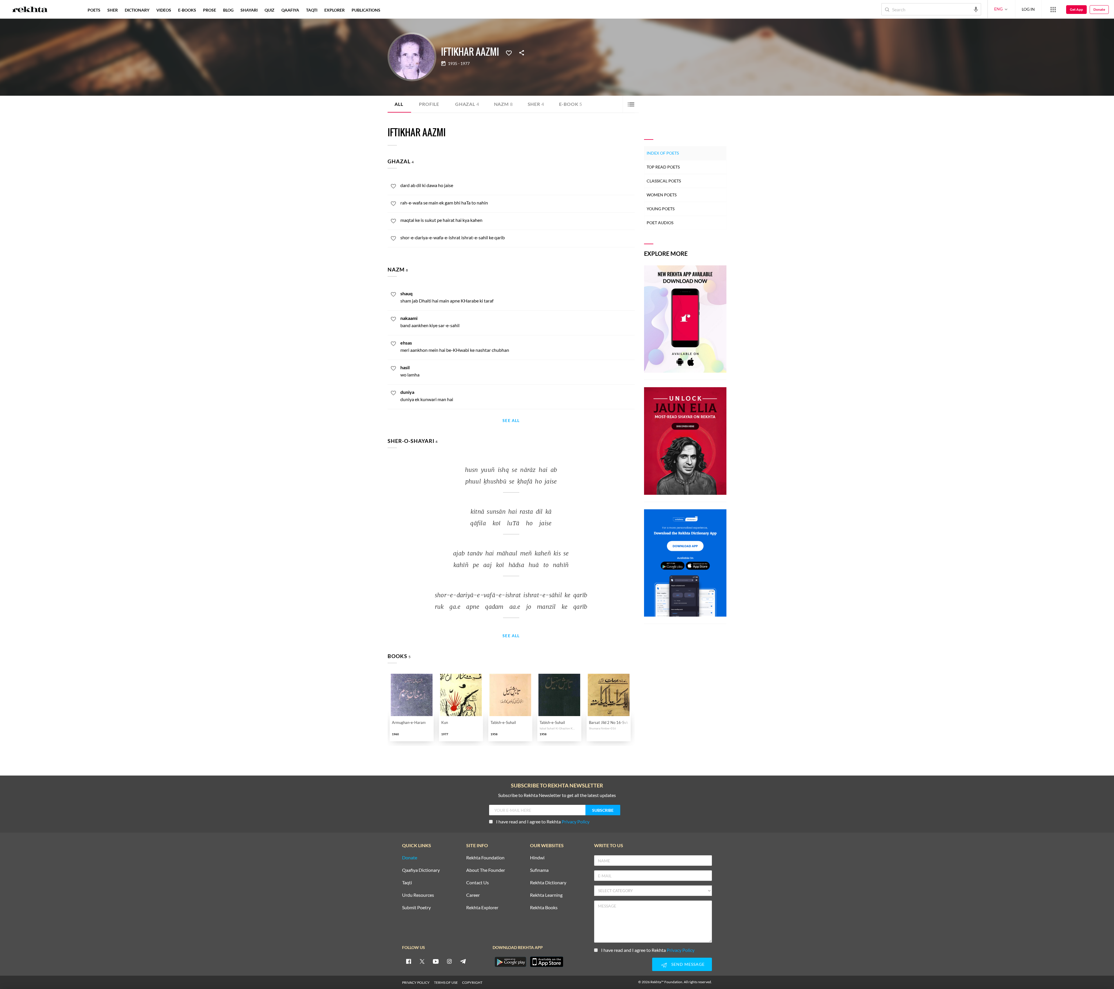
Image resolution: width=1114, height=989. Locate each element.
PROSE (209, 10)
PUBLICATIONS (366, 10)
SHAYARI (249, 10)
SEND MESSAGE (688, 964)
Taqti (407, 882)
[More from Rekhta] (1053, 9)
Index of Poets (663, 153)
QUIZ (269, 10)
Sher (536, 104)
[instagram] (449, 961)
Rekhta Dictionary (548, 882)
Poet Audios (660, 222)
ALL (399, 104)
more (393, 10)
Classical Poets (664, 180)
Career (473, 895)
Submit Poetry (416, 907)
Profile (429, 104)
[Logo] (29, 10)
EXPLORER (334, 10)
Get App (1076, 9)
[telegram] (463, 961)
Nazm (503, 104)
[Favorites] (509, 52)
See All (511, 421)
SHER (112, 10)
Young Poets (660, 208)
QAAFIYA (290, 10)
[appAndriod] (510, 962)
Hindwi (537, 857)
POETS (94, 10)
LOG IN (1028, 9)
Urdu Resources (418, 895)
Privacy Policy (575, 821)
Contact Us (477, 882)
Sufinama (539, 870)
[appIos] (546, 962)
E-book (571, 104)
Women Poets (662, 194)
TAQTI (311, 10)
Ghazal (467, 104)
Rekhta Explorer (482, 907)
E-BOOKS (187, 10)
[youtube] (435, 961)
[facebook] (408, 961)
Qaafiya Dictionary (421, 870)
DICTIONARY (137, 10)
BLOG (228, 10)
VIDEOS (163, 10)
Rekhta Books (544, 907)
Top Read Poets (663, 166)
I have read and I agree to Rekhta (542, 821)
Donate (1099, 9)
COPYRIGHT (472, 982)
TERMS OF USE (446, 982)
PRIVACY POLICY (416, 982)
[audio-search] (976, 9)
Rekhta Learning (546, 895)
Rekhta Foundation (485, 857)
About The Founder (485, 870)
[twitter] (422, 961)
